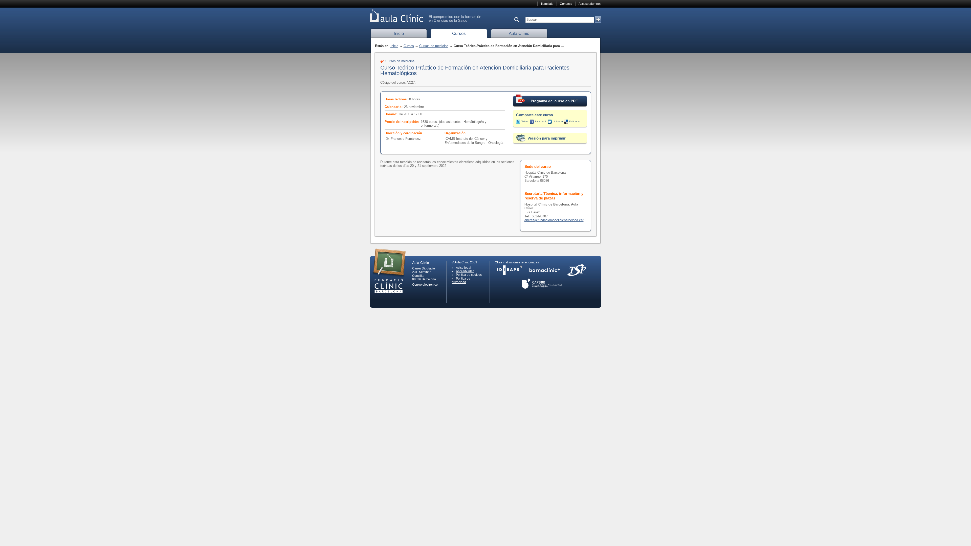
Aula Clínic (519, 33)
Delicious (574, 121)
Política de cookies (469, 275)
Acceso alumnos (590, 4)
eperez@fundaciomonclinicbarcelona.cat (554, 220)
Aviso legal (463, 267)
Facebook (540, 121)
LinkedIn (558, 121)
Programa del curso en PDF (554, 101)
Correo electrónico (425, 284)
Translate (547, 4)
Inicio (399, 33)
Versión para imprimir (546, 138)
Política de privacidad (461, 280)
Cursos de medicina (433, 46)
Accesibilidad (465, 271)
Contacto (566, 4)
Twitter (524, 121)
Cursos (459, 33)
